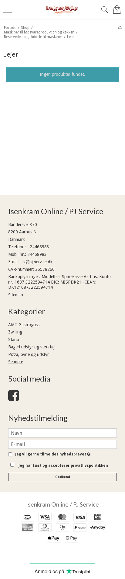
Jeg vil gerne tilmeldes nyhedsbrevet (51, 454)
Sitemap (15, 294)
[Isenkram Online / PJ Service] (62, 9)
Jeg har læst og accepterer (63, 465)
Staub (13, 339)
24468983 (39, 246)
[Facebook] (13, 398)
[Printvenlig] (119, 28)
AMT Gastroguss (23, 324)
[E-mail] (62, 443)
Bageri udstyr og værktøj (31, 346)
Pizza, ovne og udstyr (28, 354)
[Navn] (62, 432)
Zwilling (15, 332)
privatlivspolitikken (89, 465)
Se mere (15, 361)
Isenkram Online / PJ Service (62, 504)
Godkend (62, 477)
